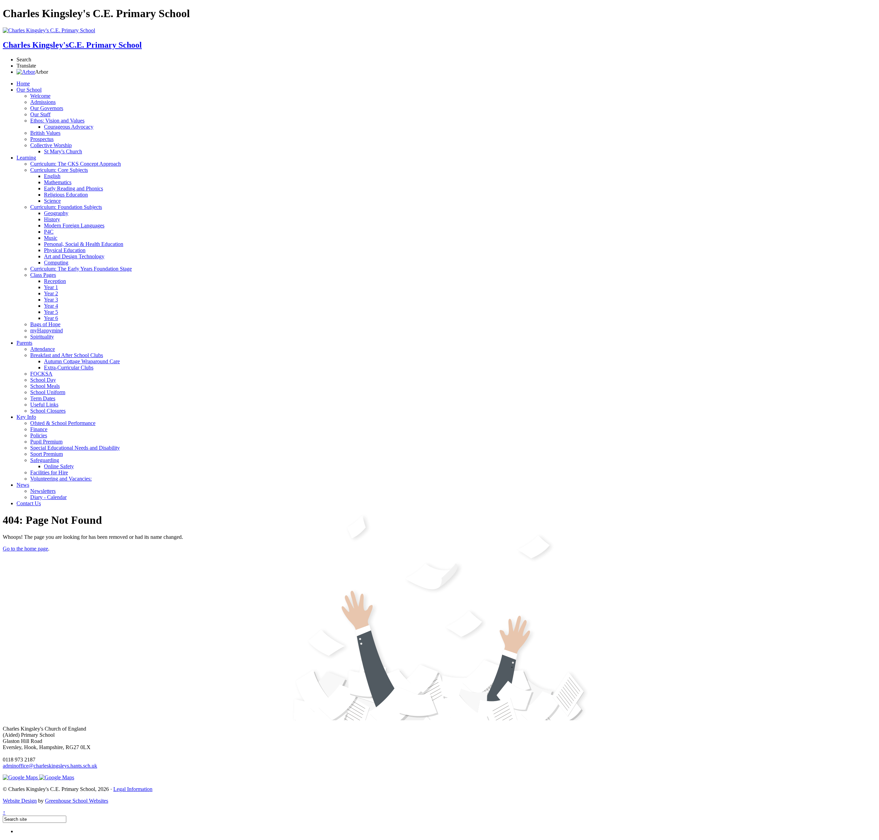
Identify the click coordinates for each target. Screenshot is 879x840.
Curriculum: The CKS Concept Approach (75, 164)
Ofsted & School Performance (62, 423)
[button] (25, 72)
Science (52, 201)
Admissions (43, 102)
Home (23, 83)
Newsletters (43, 491)
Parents (24, 343)
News (22, 485)
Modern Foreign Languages (74, 225)
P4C (49, 232)
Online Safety (59, 466)
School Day (43, 380)
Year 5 (51, 312)
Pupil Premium (46, 442)
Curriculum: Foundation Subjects (66, 207)
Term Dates (42, 398)
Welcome (40, 96)
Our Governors (46, 108)
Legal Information (132, 789)
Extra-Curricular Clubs (68, 367)
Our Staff (40, 114)
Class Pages (43, 275)
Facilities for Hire (49, 472)
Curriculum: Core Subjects (59, 170)
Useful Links (44, 404)
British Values (45, 133)
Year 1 (51, 287)
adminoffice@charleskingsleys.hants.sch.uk (50, 766)
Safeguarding (44, 460)
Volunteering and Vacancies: (61, 479)
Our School (29, 90)
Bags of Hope (45, 324)
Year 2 (51, 293)
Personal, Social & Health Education (83, 244)
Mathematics (57, 182)
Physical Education (64, 250)
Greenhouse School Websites (76, 801)
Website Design (20, 801)
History (52, 219)
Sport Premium (46, 454)
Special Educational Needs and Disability (75, 448)
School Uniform (47, 392)
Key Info (26, 417)
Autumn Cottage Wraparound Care (82, 361)
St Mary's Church (63, 151)
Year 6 (51, 318)
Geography (56, 213)
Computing (56, 262)
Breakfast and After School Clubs (66, 355)
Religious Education (66, 195)
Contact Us (28, 503)
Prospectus (42, 139)
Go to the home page (25, 549)
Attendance (42, 349)
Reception (55, 281)
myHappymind (46, 330)
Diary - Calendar (48, 497)
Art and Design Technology (74, 256)
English (52, 176)
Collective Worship (51, 145)
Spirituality (42, 337)
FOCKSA (41, 374)
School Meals (45, 386)
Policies (38, 435)
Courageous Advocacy (68, 127)
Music (50, 238)
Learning (26, 158)
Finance (38, 429)
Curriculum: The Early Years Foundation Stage (81, 269)
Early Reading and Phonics (73, 188)
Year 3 (51, 300)
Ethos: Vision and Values (57, 120)
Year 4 (51, 306)
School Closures (48, 411)
